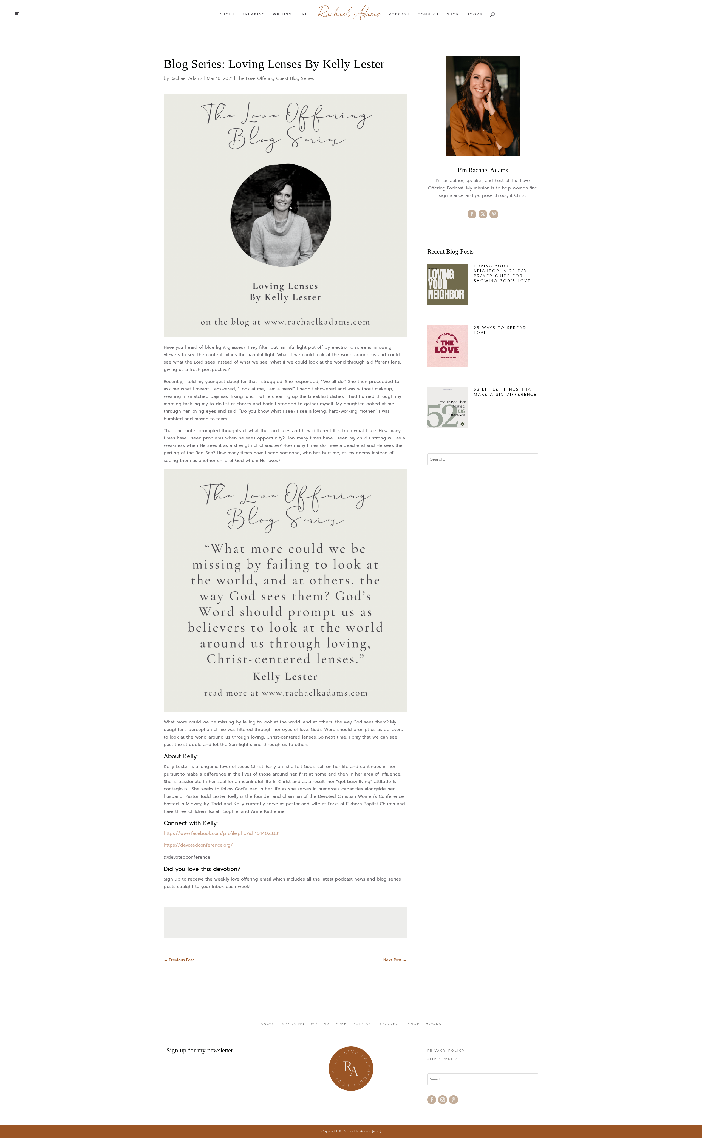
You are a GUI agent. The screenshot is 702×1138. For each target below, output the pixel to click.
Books (475, 14)
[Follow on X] (483, 214)
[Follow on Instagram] (442, 1099)
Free (305, 14)
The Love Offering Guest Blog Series (275, 78)
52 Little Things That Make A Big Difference (505, 392)
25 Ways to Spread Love (500, 330)
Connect (428, 14)
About (227, 14)
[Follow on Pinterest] (493, 214)
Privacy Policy (446, 1051)
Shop (453, 14)
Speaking (254, 14)
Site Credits (442, 1059)
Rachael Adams (187, 78)
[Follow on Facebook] (472, 214)
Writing (282, 14)
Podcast (399, 14)
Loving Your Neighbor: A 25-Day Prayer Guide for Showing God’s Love (502, 273)
